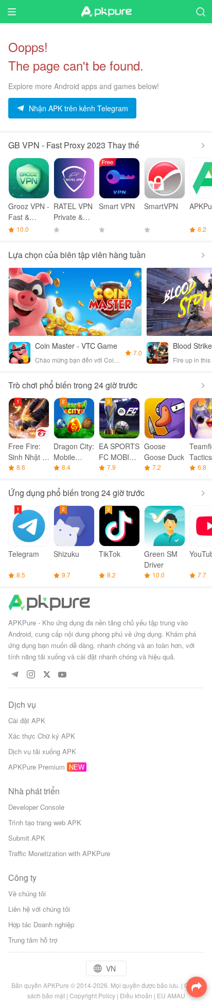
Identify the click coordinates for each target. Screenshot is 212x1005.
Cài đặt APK (26, 720)
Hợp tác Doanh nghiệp (41, 924)
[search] (200, 11)
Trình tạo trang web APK (44, 822)
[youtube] (62, 675)
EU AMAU (171, 995)
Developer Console (36, 807)
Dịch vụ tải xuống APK (42, 751)
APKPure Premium (36, 767)
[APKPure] (106, 12)
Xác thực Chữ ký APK (41, 736)
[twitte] (46, 675)
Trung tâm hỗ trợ (32, 940)
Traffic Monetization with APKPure (59, 853)
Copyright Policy (92, 995)
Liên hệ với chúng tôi (39, 909)
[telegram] (14, 675)
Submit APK (26, 838)
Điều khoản (136, 995)
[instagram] (30, 675)
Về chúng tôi (27, 893)
